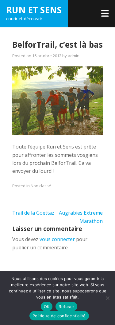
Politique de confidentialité (59, 315)
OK (47, 306)
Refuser (66, 306)
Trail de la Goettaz (33, 212)
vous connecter (57, 239)
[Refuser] (107, 298)
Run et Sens (34, 10)
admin (73, 55)
